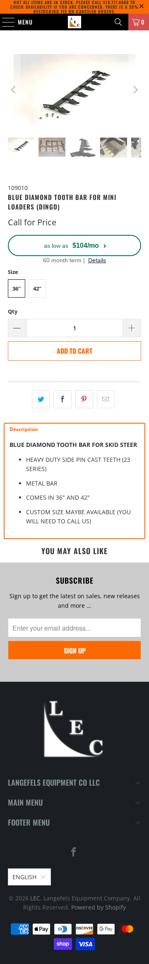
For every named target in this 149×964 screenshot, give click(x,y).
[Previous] (14, 89)
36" (16, 288)
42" (37, 288)
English (24, 877)
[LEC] (74, 22)
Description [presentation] (24, 429)
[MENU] (4, 22)
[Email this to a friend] (106, 399)
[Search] (118, 22)
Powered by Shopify (98, 907)
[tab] (74, 429)
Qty (12, 311)
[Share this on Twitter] (41, 399)
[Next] (135, 89)
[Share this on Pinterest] (84, 399)
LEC (35, 898)
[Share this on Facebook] (62, 399)
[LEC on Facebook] (74, 852)
